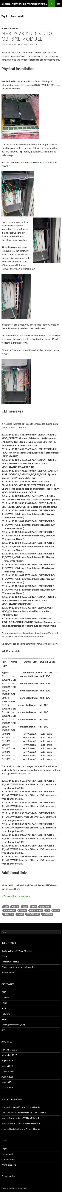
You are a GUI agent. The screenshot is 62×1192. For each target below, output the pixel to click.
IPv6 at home (8, 972)
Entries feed (7, 1154)
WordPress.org (9, 1164)
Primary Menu (58, 3)
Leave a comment (28, 44)
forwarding (9, 910)
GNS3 (4, 1003)
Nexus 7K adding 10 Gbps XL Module (27, 36)
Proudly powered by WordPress (14, 1188)
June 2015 (6, 1082)
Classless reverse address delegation (18, 967)
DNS (4, 992)
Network (6, 28)
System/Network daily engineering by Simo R (25, 3)
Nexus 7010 (8, 914)
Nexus (15, 28)
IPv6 (4, 1008)
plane (20, 914)
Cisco (25, 907)
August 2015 (7, 1076)
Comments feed (9, 1159)
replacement (33, 914)
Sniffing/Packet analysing (13, 1024)
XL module (47, 914)
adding (15, 907)
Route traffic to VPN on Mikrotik (17, 951)
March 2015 (7, 1087)
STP (3, 1030)
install (23, 910)
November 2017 (9, 1055)
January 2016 (8, 1071)
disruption (45, 907)
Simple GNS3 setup (10, 961)
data (34, 907)
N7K (47, 910)
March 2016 (7, 1066)
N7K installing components (16, 896)
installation (36, 910)
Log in (4, 1148)
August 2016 (7, 1060)
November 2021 (9, 1049)
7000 (6, 907)
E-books (5, 997)
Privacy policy (8, 1176)
